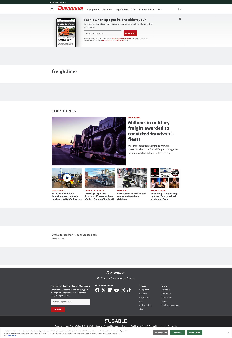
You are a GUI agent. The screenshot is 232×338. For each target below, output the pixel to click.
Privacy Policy (107, 40)
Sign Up (58, 309)
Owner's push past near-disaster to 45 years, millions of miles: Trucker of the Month (99, 196)
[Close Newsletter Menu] (179, 18)
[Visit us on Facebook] (97, 290)
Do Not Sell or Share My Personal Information (102, 326)
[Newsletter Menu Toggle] (179, 9)
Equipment (122, 191)
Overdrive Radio (158, 191)
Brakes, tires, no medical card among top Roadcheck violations (131, 196)
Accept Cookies (194, 332)
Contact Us (172, 326)
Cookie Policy (11, 335)
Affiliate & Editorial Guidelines (152, 326)
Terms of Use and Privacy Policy (121, 38)
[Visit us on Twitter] (103, 290)
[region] (116, 332)
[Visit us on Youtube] (116, 290)
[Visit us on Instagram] (123, 290)
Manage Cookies (131, 326)
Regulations (134, 117)
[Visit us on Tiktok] (129, 290)
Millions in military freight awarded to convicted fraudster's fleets (151, 131)
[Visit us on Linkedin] (110, 290)
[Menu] (52, 9)
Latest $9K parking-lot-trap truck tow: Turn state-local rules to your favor (163, 196)
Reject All (177, 332)
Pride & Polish (58, 191)
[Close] (228, 332)
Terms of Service (120, 40)
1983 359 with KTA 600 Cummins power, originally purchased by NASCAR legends (67, 196)
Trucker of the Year (94, 191)
